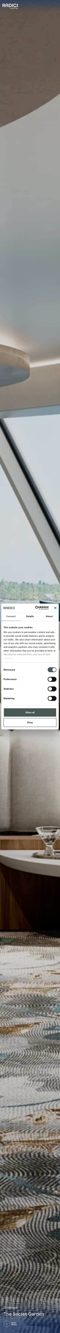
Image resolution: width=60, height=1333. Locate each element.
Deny (30, 722)
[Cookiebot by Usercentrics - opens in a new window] (36, 608)
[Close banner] (55, 608)
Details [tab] (30, 616)
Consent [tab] (11, 616)
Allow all (30, 712)
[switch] (52, 679)
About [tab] (49, 616)
